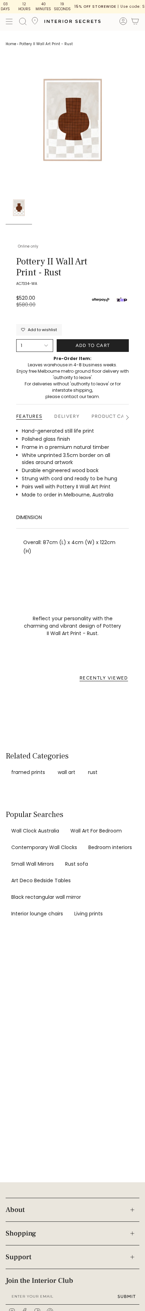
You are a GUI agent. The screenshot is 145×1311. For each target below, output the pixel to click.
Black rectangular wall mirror (46, 897)
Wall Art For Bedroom (96, 830)
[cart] (135, 22)
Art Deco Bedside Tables (41, 880)
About (15, 1209)
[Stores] (35, 23)
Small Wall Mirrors (32, 863)
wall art (66, 772)
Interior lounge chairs (37, 913)
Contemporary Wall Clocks (44, 847)
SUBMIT (127, 1296)
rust (92, 772)
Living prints (88, 913)
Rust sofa (76, 863)
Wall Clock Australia (35, 830)
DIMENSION (29, 517)
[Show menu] (9, 21)
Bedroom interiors (110, 847)
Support (18, 1257)
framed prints (28, 772)
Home (11, 44)
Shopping (21, 1233)
